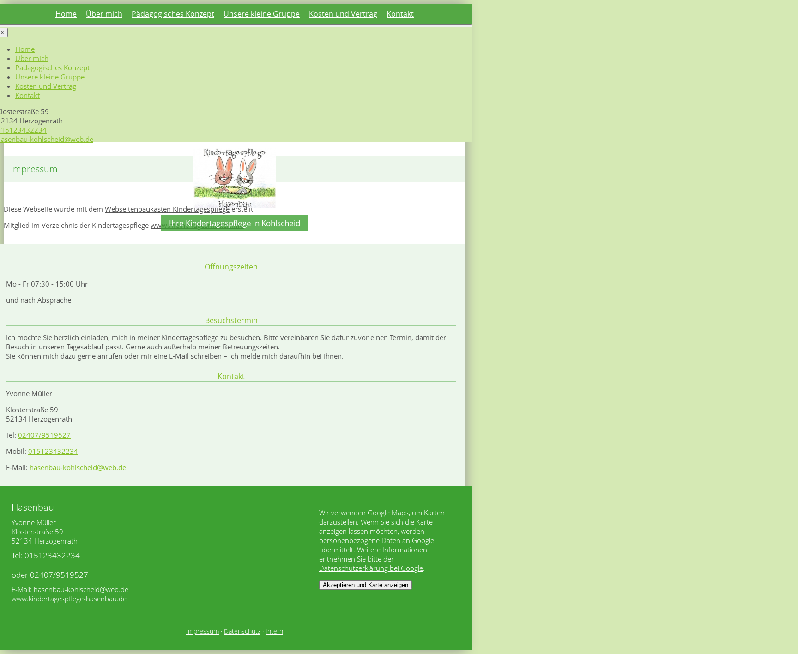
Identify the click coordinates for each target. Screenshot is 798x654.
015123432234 (53, 451)
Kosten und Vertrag (343, 14)
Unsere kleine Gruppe (262, 14)
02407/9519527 (44, 435)
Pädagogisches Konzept (173, 14)
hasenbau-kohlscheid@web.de (78, 467)
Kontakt (400, 14)
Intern (274, 631)
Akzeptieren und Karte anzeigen (365, 584)
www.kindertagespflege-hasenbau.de (69, 598)
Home (66, 14)
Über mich (104, 14)
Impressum (202, 631)
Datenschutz (242, 631)
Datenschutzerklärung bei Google (371, 568)
